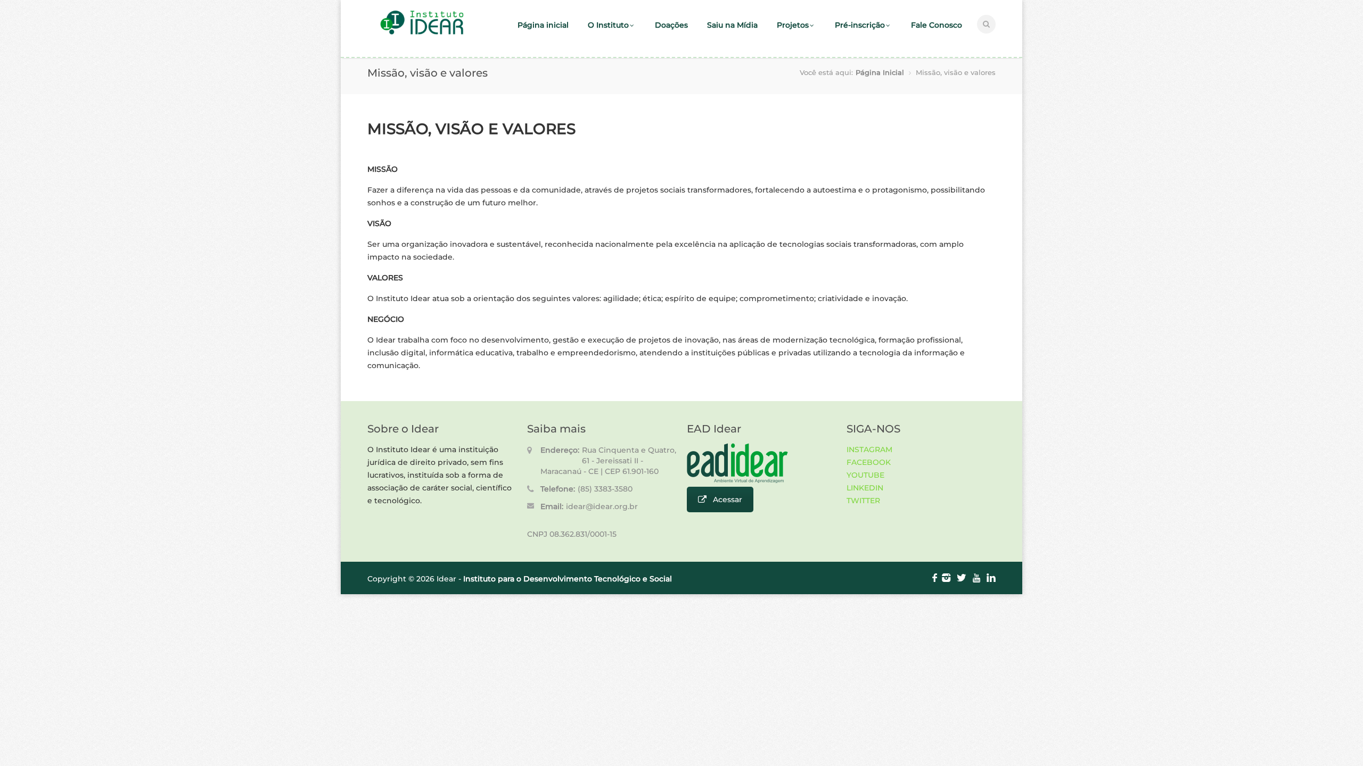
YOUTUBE (865, 475)
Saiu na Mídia (732, 25)
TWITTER (863, 500)
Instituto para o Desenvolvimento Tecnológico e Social (567, 579)
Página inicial (543, 25)
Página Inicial (880, 72)
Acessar (727, 499)
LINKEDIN (865, 488)
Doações (671, 25)
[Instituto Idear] (422, 33)
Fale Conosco (936, 25)
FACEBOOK (869, 462)
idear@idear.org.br (602, 506)
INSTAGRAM (869, 449)
